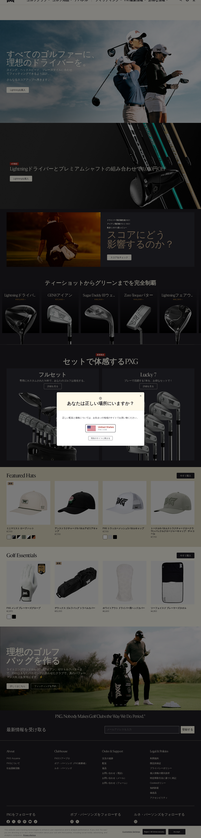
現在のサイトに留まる (100, 438)
